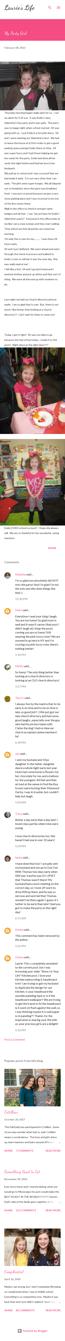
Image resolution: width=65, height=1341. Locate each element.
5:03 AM (20, 802)
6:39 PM (20, 742)
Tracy (18, 813)
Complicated (13, 1271)
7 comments (24, 1150)
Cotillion (11, 1112)
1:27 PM (20, 686)
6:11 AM (20, 918)
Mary (18, 610)
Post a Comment (14, 1039)
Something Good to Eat (22, 1171)
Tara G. (19, 697)
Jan (17, 753)
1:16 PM (20, 654)
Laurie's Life (19, 7)
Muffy (19, 666)
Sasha (18, 857)
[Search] (50, 6)
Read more (53, 1150)
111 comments (26, 1210)
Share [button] (52, 547)
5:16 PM (20, 946)
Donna (19, 929)
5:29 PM (20, 846)
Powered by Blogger (34, 1331)
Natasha (20, 574)
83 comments (25, 1310)
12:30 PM (21, 598)
